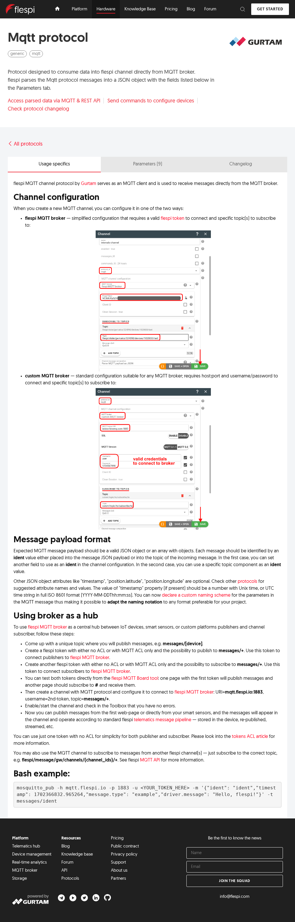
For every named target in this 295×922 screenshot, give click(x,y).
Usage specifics (54, 164)
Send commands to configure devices (150, 101)
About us (119, 870)
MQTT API (150, 760)
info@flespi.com (234, 897)
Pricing (117, 838)
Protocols (70, 879)
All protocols (27, 144)
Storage (19, 879)
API (64, 870)
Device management (31, 854)
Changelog (240, 164)
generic (17, 54)
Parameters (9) (147, 164)
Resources (71, 838)
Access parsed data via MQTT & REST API (54, 101)
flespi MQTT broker (47, 627)
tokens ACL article (250, 736)
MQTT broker (24, 870)
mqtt (36, 54)
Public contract (125, 846)
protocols (247, 581)
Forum (67, 862)
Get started (270, 9)
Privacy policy (124, 854)
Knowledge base (77, 854)
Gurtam (88, 184)
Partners (118, 879)
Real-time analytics (29, 862)
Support (118, 862)
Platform (20, 838)
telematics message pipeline (162, 720)
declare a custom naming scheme (196, 595)
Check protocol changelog (38, 109)
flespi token (172, 218)
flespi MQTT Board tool (134, 678)
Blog (65, 846)
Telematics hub (26, 846)
